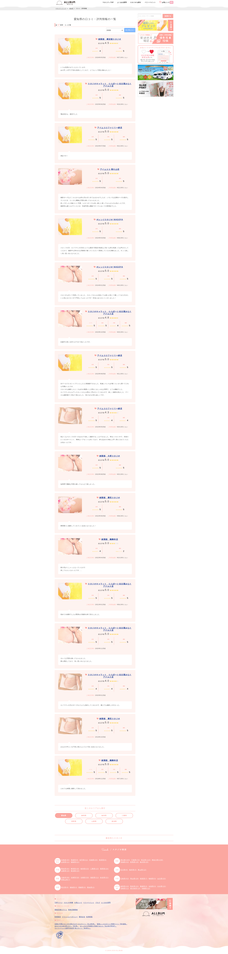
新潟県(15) (75, 871)
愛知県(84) (65, 869)
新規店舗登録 (73, 910)
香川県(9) (65, 887)
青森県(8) (74, 860)
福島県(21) (75, 862)
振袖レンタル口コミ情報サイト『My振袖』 (112, 924)
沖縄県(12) (146, 888)
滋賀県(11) (94, 877)
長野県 (73, 821)
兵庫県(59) (75, 877)
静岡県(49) (75, 869)
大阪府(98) (65, 877)
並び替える (129, 30)
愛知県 (63, 815)
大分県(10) (161, 886)
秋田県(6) (103, 860)
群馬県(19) (134, 862)
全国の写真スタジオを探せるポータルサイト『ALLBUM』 (75, 924)
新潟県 (114, 821)
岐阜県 (104, 815)
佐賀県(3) (152, 886)
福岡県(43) (125, 886)
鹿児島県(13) (135, 888)
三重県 (124, 815)
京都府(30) (85, 877)
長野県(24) (104, 869)
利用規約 (58, 917)
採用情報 (89, 917)
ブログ (97, 902)
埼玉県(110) (146, 860)
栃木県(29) (144, 862)
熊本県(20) (134, 886)
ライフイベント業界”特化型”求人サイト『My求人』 (73, 928)
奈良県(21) (104, 877)
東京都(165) (125, 860)
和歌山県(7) (65, 879)
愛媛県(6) (82, 887)
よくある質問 (106, 902)
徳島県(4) (73, 887)
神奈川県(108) (157, 860)
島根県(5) (152, 878)
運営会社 (82, 917)
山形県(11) (65, 862)
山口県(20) (161, 878)
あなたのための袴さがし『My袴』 (67, 926)
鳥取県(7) (143, 878)
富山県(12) (142, 870)
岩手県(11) (84, 860)
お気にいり (167, 2)
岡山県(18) (134, 878)
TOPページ (59, 902)
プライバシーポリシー (70, 917)
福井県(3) (133, 870)
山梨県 (94, 821)
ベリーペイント (88, 902)
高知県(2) (91, 887)
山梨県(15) (65, 871)
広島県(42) (125, 878)
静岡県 (83, 815)
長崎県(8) (143, 886)
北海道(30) (65, 860)
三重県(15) (94, 869)
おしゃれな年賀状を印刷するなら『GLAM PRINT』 (98, 926)
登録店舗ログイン (61, 910)
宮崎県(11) (125, 888)
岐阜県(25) (85, 869)
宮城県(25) (93, 860)
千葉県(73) (135, 860)
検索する (168, 16)
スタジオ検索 (68, 902)
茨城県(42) (125, 862)
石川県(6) (124, 870)
